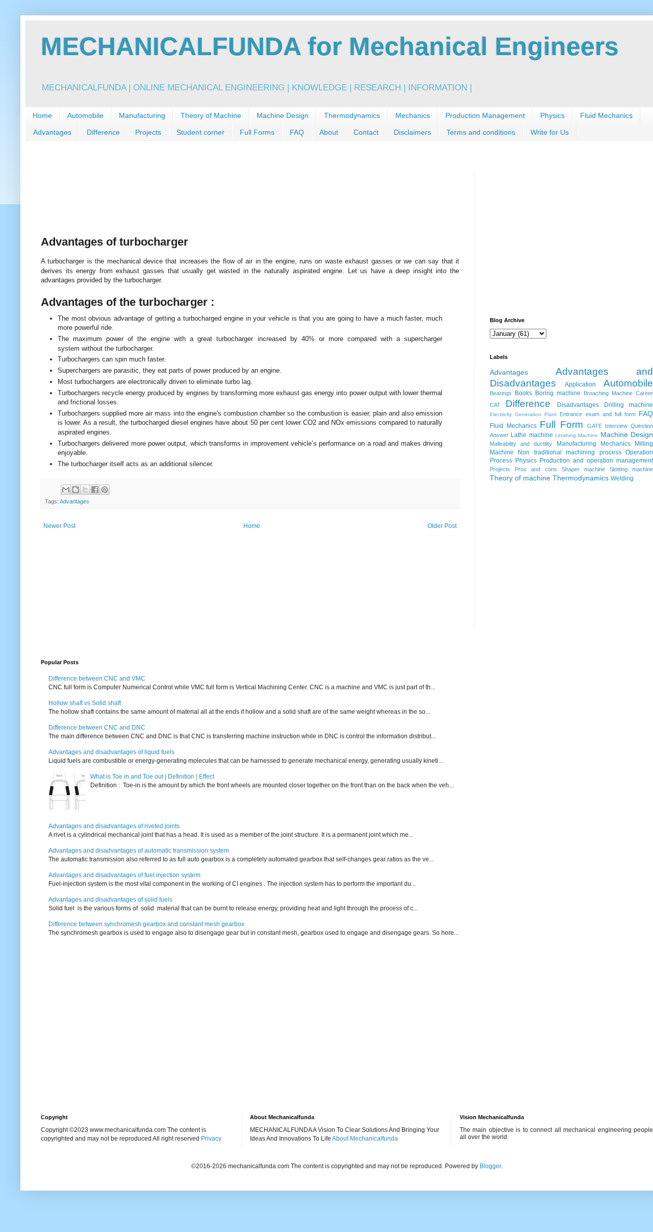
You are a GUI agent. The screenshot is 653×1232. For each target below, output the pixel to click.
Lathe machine (531, 435)
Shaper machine (583, 469)
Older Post (442, 525)
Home (42, 115)
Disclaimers (412, 132)
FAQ (297, 132)
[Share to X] (85, 490)
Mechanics (412, 115)
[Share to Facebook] (95, 490)
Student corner (200, 132)
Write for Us (550, 132)
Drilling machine (628, 404)
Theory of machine (520, 478)
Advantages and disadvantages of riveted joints (114, 826)
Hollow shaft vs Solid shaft (84, 703)
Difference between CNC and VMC (96, 678)
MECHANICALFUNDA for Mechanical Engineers (330, 46)
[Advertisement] (226, 195)
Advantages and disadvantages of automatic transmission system (138, 850)
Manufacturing (142, 115)
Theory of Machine (211, 115)
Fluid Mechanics (606, 115)
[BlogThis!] (75, 490)
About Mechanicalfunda (365, 1138)
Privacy (211, 1138)
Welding (622, 478)
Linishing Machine (576, 435)
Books (523, 393)
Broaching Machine (608, 393)
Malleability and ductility (521, 444)
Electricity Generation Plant (523, 414)
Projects (148, 132)
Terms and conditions (480, 132)
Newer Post (59, 525)
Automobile (85, 115)
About (328, 132)
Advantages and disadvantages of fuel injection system (124, 875)
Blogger (490, 1166)
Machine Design (283, 115)
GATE (594, 426)
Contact (366, 132)
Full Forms (257, 132)
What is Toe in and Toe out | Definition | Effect (152, 776)
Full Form (561, 424)
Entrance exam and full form (598, 414)
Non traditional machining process (569, 452)
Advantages (52, 132)
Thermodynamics (352, 115)
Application (580, 384)
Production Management (485, 115)
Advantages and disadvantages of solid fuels (110, 899)
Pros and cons (536, 469)
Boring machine (558, 393)
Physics (552, 115)
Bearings (501, 393)
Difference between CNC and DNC (96, 727)
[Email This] (66, 490)
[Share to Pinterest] (104, 490)
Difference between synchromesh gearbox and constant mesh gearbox (146, 924)
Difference (103, 132)
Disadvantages (578, 404)
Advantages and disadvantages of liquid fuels (111, 752)
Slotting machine (631, 469)
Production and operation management (596, 460)
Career (644, 393)
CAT (495, 405)
